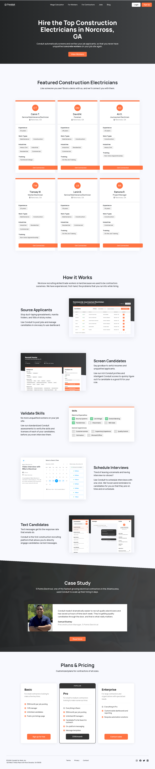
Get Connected (38, 168)
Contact (86, 760)
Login (136, 4)
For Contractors (88, 4)
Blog (109, 4)
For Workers (73, 4)
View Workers (77, 54)
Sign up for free (39, 737)
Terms (68, 760)
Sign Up (147, 4)
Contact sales (116, 737)
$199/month (77, 736)
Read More (77, 639)
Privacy (76, 760)
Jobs (101, 4)
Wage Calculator (57, 4)
